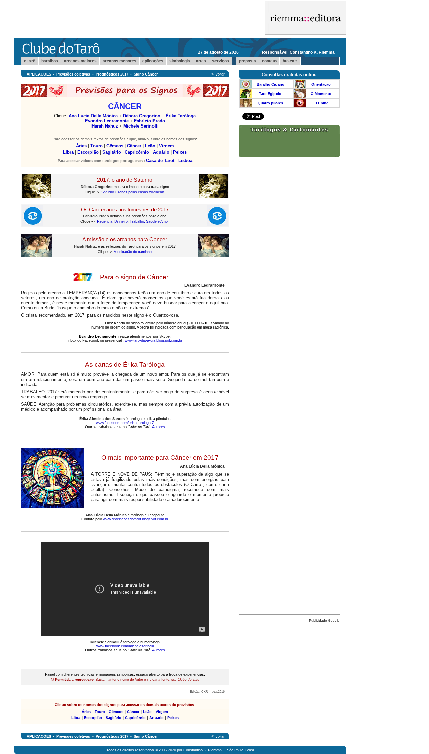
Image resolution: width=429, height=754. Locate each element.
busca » (290, 61)
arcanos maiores (80, 61)
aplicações (152, 61)
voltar (220, 74)
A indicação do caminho (133, 252)
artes (201, 61)
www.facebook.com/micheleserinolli (125, 646)
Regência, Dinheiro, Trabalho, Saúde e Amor (133, 221)
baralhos (49, 61)
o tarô (29, 61)
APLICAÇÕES (39, 74)
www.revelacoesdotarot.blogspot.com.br (135, 519)
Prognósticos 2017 (112, 74)
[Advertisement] (289, 666)
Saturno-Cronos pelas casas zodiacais (133, 192)
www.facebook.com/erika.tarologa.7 (125, 423)
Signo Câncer (146, 74)
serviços (220, 61)
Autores (158, 427)
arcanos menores (119, 61)
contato (269, 61)
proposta (247, 61)
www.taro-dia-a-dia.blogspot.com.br (153, 340)
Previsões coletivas (73, 74)
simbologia (179, 61)
